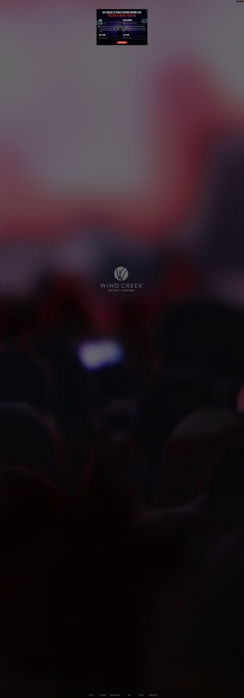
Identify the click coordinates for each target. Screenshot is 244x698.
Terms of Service (137, 29)
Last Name (126, 35)
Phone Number (127, 20)
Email (100, 20)
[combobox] (124, 23)
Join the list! (122, 42)
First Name (102, 35)
